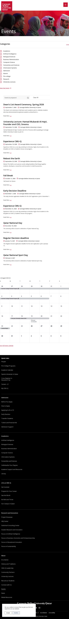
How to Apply (5, 406)
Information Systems (10, 68)
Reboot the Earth (11, 158)
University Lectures (9, 82)
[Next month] (10, 278)
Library (3, 474)
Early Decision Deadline (14, 190)
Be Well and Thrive (7, 500)
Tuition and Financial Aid (9, 423)
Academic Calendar (7, 370)
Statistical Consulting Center (10, 525)
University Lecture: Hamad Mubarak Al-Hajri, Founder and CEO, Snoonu (25, 123)
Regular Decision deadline (16, 238)
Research (6, 79)
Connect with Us (6, 585)
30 (41, 286)
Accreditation (43, 612)
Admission (6, 71)
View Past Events (4, 88)
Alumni (5, 73)
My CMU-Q (4, 388)
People (3, 362)
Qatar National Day (12, 222)
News (3, 593)
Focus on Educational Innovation (11, 542)
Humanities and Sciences (11, 65)
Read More (6, 116)
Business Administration (11, 59)
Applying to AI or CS (7, 410)
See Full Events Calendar (6, 345)
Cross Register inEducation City (6, 379)
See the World (5, 495)
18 (22, 316)
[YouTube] (39, 608)
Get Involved (5, 487)
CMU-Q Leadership (7, 568)
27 (12, 286)
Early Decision (5, 414)
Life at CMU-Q (6, 483)
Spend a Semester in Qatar (9, 374)
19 (31, 316)
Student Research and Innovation (11, 530)
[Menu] (65, 4)
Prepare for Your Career (9, 491)
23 (2, 326)
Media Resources (6, 597)
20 (41, 316)
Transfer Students (7, 418)
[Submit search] (28, 97)
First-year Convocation (34, 320)
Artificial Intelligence (9, 54)
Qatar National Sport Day (15, 255)
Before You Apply (6, 402)
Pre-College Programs (8, 366)
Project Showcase (6, 517)
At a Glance (4, 560)
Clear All (35, 97)
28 (22, 286)
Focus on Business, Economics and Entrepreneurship (18, 538)
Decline (16, 613)
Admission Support (7, 427)
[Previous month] (1, 278)
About (3, 556)
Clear (67, 44)
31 (51, 286)
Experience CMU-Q (12, 141)
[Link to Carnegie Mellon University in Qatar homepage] (6, 6)
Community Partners (7, 572)
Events (3, 589)
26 (2, 286)
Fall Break (8, 175)
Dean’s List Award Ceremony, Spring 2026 (23, 104)
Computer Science (9, 62)
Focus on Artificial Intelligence (10, 534)
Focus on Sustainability (8, 546)
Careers (4, 384)
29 (31, 286)
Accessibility (52, 612)
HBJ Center (4, 521)
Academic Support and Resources (11, 469)
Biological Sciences (9, 57)
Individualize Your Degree (9, 465)
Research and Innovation (9, 513)
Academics (6, 51)
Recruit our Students (7, 581)
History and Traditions (8, 564)
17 (12, 316)
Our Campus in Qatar (8, 504)
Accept (8, 613)
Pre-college (6, 76)
